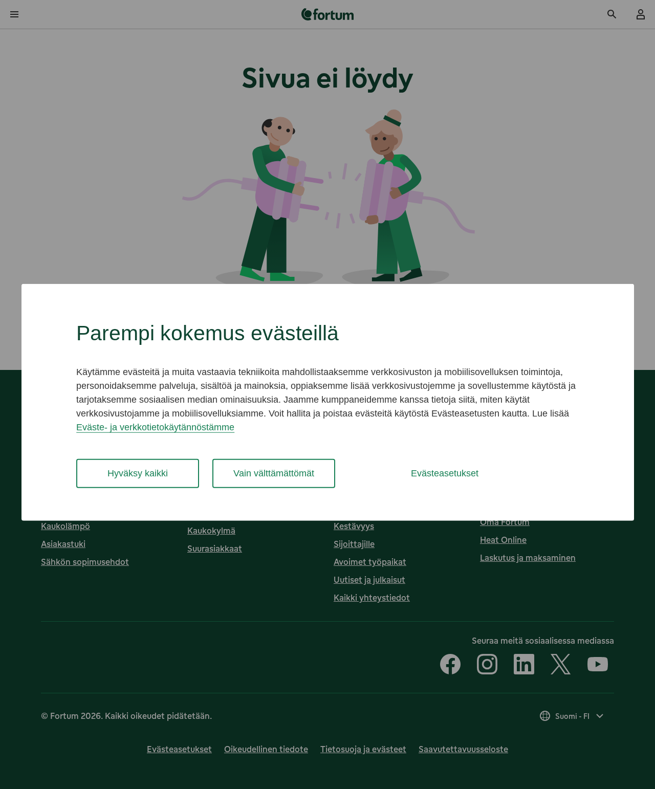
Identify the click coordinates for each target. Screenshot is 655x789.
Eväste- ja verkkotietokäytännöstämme (155, 427)
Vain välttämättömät (273, 473)
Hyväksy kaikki (137, 473)
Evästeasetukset (444, 473)
